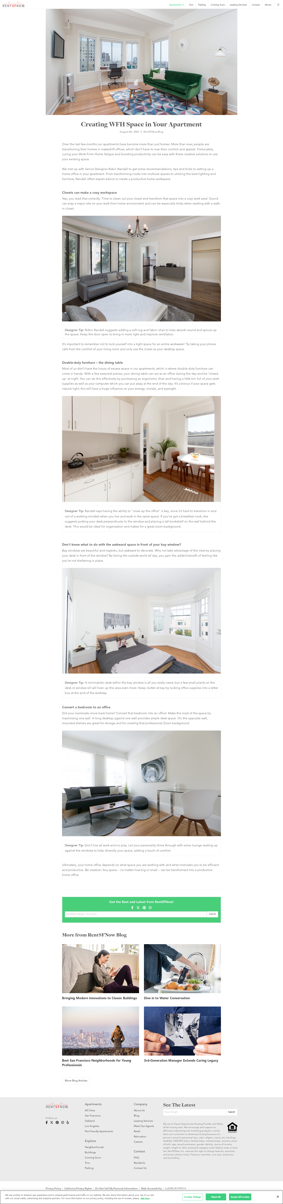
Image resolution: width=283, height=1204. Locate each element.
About (268, 5)
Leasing (238, 5)
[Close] (277, 1196)
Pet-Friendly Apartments (99, 1131)
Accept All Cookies (240, 1197)
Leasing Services (143, 1120)
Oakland (90, 1120)
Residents (139, 1162)
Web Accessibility (151, 1188)
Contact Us (140, 1168)
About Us (139, 1110)
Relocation (140, 1136)
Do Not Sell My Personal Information (116, 1188)
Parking (202, 5)
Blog (136, 1115)
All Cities (90, 1110)
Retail (137, 1131)
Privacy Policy (53, 1188)
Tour (191, 5)
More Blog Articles (76, 1081)
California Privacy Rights (78, 1188)
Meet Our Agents (143, 1126)
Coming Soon (218, 5)
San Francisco (93, 1115)
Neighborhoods (94, 1147)
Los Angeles (92, 1126)
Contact (256, 5)
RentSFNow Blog (153, 131)
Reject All (215, 1197)
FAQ (136, 1157)
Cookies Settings (192, 1197)
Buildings (90, 1152)
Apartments (175, 5)
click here (145, 1198)
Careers (138, 1141)
